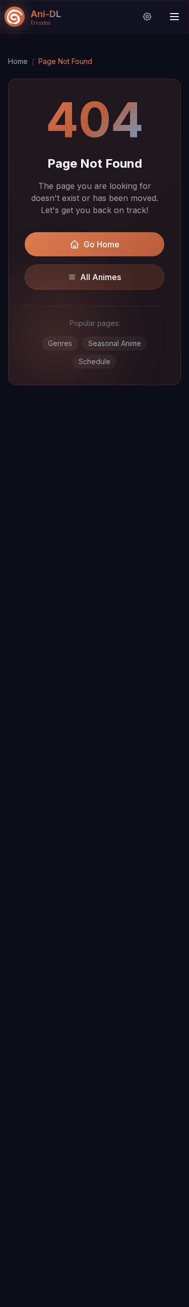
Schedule (94, 361)
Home (18, 61)
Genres (60, 343)
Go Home (101, 244)
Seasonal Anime (114, 343)
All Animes (100, 277)
